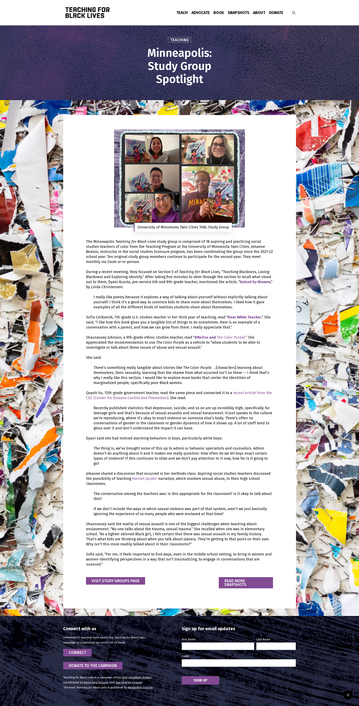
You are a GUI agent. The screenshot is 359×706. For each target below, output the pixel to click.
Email (185, 656)
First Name (189, 639)
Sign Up (200, 680)
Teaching (179, 39)
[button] (115, 581)
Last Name (263, 639)
